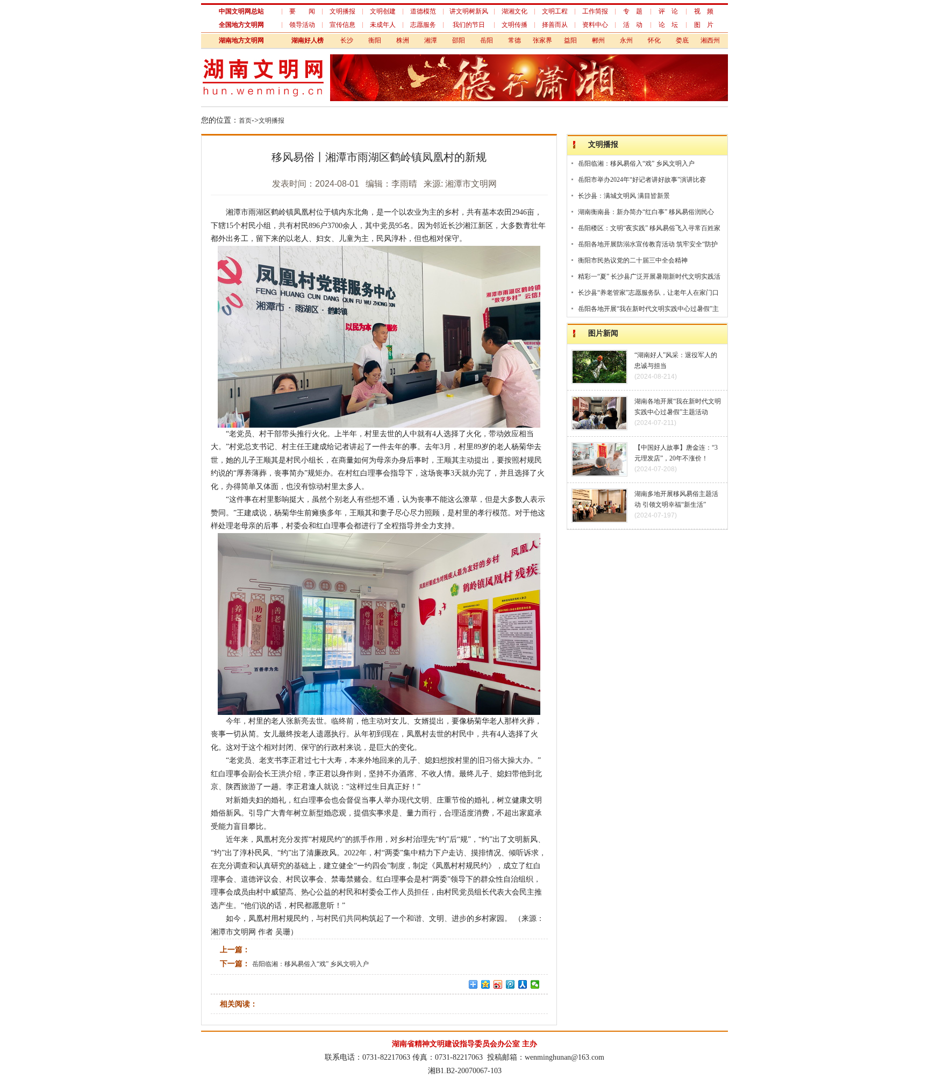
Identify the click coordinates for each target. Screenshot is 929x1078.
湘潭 (430, 40)
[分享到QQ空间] (485, 984)
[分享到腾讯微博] (510, 984)
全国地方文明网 (241, 25)
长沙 (346, 40)
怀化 (654, 40)
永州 (626, 40)
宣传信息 (342, 25)
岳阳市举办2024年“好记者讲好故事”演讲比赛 (642, 179)
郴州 (598, 40)
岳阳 (486, 40)
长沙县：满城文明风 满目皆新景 (624, 196)
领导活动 (302, 25)
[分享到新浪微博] (498, 984)
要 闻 (302, 11)
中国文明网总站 (241, 11)
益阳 (570, 40)
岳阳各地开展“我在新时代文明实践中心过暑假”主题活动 (648, 310)
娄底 (682, 40)
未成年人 (383, 25)
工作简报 (595, 11)
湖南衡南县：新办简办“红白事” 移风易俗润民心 (646, 212)
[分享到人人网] (522, 984)
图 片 (703, 25)
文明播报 (342, 11)
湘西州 (710, 40)
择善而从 (555, 25)
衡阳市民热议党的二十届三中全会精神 (633, 260)
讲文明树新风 (468, 11)
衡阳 (374, 40)
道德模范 (423, 11)
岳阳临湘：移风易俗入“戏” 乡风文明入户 (310, 964)
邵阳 (458, 40)
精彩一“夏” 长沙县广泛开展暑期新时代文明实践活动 (649, 278)
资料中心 (595, 25)
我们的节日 (469, 25)
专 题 (632, 11)
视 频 (703, 11)
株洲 (402, 40)
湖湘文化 (514, 11)
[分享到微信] (535, 984)
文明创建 (383, 11)
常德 (514, 40)
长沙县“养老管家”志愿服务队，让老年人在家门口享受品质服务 (648, 294)
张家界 (542, 40)
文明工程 (555, 11)
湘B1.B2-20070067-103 (465, 1071)
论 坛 (668, 25)
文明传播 (514, 25)
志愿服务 (423, 25)
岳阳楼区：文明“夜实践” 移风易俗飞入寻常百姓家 (649, 228)
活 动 (632, 25)
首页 (245, 120)
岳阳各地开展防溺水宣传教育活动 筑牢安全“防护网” (648, 246)
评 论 (668, 11)
